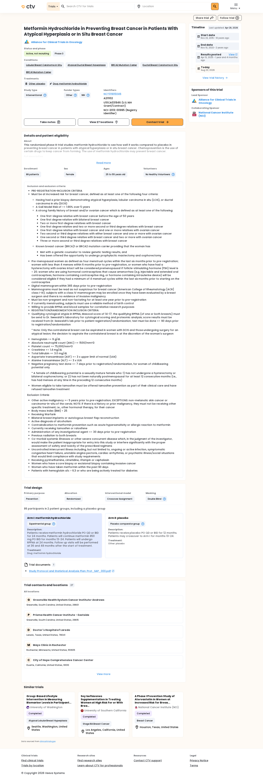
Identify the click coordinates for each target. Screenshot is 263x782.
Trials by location (32, 765)
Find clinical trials (32, 760)
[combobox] (99, 6)
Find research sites (89, 760)
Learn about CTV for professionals (100, 765)
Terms (194, 765)
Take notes (47, 122)
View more (104, 674)
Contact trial (155, 122)
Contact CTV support (148, 760)
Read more (103, 162)
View (232, 54)
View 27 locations (101, 122)
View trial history (213, 78)
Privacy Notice (199, 760)
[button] (44, 65)
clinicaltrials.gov (47, 741)
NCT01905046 (112, 94)
